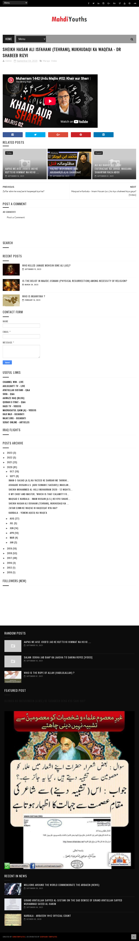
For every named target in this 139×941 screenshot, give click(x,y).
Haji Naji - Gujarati (13, 414)
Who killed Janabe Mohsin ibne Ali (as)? (46, 265)
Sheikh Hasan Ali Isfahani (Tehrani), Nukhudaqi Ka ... (39, 503)
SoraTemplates (18, 936)
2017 (10, 558)
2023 (10, 452)
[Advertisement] (69, 229)
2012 (10, 567)
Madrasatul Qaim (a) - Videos (19, 410)
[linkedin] (98, 3)
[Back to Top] (133, 936)
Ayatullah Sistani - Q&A (16, 390)
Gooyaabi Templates (48, 936)
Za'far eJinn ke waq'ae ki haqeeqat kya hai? (33, 508)
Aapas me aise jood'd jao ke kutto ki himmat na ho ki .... (22, 170)
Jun (12, 528)
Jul (12, 523)
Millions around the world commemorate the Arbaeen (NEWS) (61, 885)
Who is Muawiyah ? (33, 296)
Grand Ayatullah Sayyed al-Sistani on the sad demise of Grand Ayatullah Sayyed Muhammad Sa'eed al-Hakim (73, 902)
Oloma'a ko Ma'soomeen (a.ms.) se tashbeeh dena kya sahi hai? (44, 701)
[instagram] (103, 3)
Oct (12, 471)
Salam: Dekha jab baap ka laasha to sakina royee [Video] (58, 657)
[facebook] (89, 3)
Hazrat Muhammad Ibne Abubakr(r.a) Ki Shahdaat (65, 170)
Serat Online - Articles (16, 422)
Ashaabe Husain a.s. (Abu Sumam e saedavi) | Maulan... (39, 485)
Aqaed (98, 153)
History (54, 153)
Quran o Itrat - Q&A (14, 402)
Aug (12, 518)
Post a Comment (16, 217)
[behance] (114, 3)
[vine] (120, 3)
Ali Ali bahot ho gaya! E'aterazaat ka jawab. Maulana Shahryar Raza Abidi (113, 168)
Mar (12, 537)
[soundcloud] (134, 3)
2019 (10, 548)
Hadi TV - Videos (12, 406)
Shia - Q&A (9, 394)
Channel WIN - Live (13, 382)
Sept (13, 476)
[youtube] (125, 3)
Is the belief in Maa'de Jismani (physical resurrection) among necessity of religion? (74, 281)
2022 (10, 457)
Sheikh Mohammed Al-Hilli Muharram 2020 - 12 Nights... (41, 489)
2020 (10, 467)
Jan (12, 542)
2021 (10, 462)
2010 (10, 572)
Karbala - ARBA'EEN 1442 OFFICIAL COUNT (47, 915)
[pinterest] (129, 3)
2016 (10, 563)
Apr (12, 533)
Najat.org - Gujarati (14, 418)
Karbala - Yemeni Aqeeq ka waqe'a (28, 512)
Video (54, 61)
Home (8, 39)
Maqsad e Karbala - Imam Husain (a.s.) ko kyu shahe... (39, 498)
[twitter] (93, 3)
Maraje (46, 61)
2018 (10, 553)
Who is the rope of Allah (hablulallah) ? (49, 672)
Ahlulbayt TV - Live (14, 386)
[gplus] (108, 3)
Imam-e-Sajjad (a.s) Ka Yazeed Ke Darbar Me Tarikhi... (39, 480)
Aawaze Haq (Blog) (13, 398)
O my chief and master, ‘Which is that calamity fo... (39, 494)
